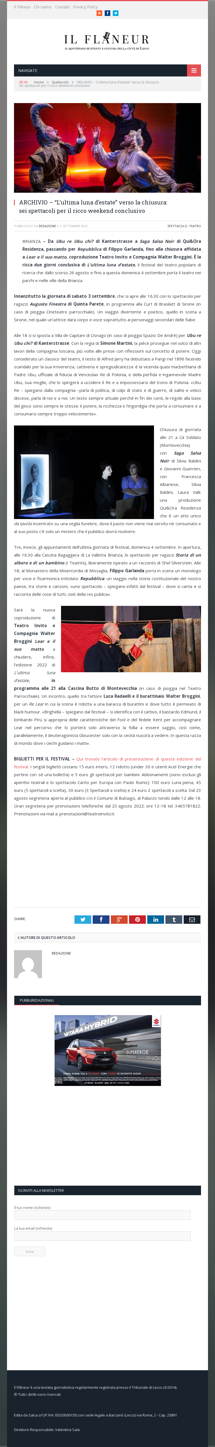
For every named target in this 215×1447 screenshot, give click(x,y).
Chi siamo (43, 7)
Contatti (62, 7)
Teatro (195, 226)
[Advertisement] (109, 862)
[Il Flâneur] (107, 40)
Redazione (47, 226)
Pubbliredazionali (37, 1000)
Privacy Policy (85, 7)
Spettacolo (177, 226)
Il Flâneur (22, 7)
